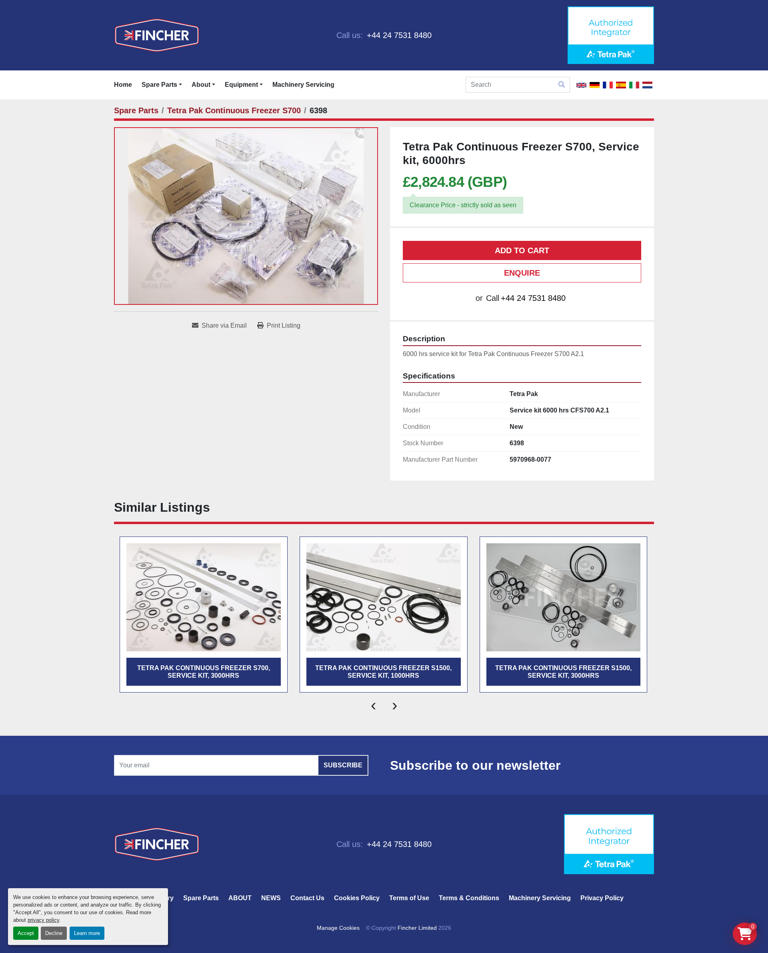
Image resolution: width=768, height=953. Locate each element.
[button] (162, 85)
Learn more (87, 933)
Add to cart (522, 250)
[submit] (561, 85)
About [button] (201, 84)
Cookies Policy (357, 898)
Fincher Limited (417, 928)
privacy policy (43, 920)
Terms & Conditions (469, 898)
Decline (53, 933)
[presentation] (373, 705)
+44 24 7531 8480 (398, 35)
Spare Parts (159, 84)
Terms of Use (409, 898)
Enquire (522, 272)
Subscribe (343, 765)
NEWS (271, 898)
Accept (26, 933)
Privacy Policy (602, 898)
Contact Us (307, 898)
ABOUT (240, 898)
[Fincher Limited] (157, 843)
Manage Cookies (338, 928)
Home (123, 84)
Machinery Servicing (303, 84)
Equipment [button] (241, 84)
